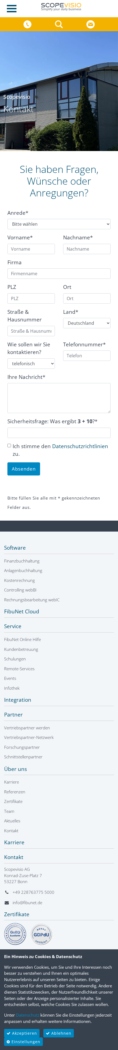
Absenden (24, 469)
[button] (59, 23)
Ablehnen (60, 1033)
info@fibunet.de (27, 902)
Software (15, 547)
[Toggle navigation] (13, 8)
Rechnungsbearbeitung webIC (32, 599)
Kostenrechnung (19, 580)
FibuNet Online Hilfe (22, 639)
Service (12, 626)
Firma (14, 262)
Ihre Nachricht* (26, 377)
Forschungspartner (22, 747)
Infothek (11, 688)
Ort (67, 287)
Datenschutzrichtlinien (80, 446)
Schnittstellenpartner (23, 756)
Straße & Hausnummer (24, 315)
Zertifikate (13, 801)
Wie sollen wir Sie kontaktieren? (28, 348)
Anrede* (17, 212)
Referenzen (14, 791)
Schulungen (15, 659)
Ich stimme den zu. (60, 450)
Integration (17, 699)
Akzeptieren (24, 1033)
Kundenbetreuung (21, 649)
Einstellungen (25, 1041)
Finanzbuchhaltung (22, 561)
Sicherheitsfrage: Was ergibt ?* (52, 421)
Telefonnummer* (84, 344)
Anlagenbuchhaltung (23, 570)
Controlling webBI (20, 590)
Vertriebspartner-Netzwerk (29, 737)
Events (10, 678)
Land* (70, 311)
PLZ (11, 287)
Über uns (15, 769)
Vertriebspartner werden (27, 727)
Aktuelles (12, 820)
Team (9, 811)
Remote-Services (19, 668)
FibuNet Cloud (21, 611)
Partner (13, 714)
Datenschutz (27, 1015)
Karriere (11, 782)
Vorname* (20, 237)
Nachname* (78, 237)
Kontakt (11, 830)
